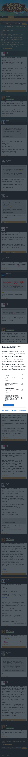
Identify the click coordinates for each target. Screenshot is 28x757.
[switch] (22, 378)
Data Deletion (5, 410)
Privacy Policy (22, 410)
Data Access (14, 410)
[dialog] (14, 378)
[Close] (24, 346)
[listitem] (14, 374)
